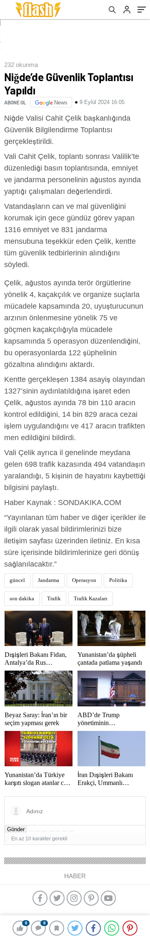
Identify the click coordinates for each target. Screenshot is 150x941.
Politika (118, 580)
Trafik (54, 598)
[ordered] (51, 831)
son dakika (22, 598)
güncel (17, 580)
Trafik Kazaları (91, 598)
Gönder (16, 829)
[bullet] (57, 831)
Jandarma (48, 580)
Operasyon (84, 580)
